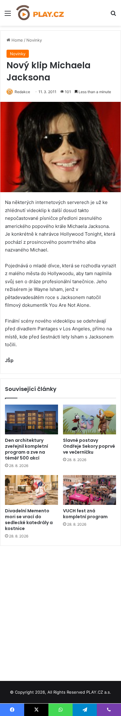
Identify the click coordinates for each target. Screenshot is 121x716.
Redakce (22, 91)
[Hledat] (113, 15)
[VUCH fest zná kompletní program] (89, 490)
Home (16, 40)
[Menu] (8, 15)
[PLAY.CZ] (40, 12)
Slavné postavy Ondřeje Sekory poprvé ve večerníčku (89, 446)
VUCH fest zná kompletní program (85, 514)
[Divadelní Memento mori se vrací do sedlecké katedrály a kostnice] (31, 490)
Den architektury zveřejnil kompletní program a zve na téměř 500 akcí (26, 449)
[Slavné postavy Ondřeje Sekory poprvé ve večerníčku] (89, 419)
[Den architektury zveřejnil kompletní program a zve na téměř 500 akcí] (31, 419)
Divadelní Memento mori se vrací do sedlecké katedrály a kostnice (29, 520)
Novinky (34, 40)
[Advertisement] (60, 611)
